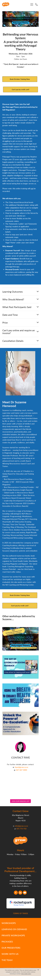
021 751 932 (21, 828)
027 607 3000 (21, 770)
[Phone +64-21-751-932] (36, 4)
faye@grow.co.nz (21, 767)
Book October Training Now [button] (20, 79)
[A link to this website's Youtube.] (25, 893)
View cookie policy (26, 974)
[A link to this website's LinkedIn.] (20, 893)
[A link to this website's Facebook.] (16, 893)
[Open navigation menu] (31, 4)
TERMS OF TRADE (20, 913)
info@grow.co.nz (21, 826)
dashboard (17, 968)
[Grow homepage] (15, 4)
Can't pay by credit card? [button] (20, 89)
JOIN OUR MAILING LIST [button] (20, 801)
